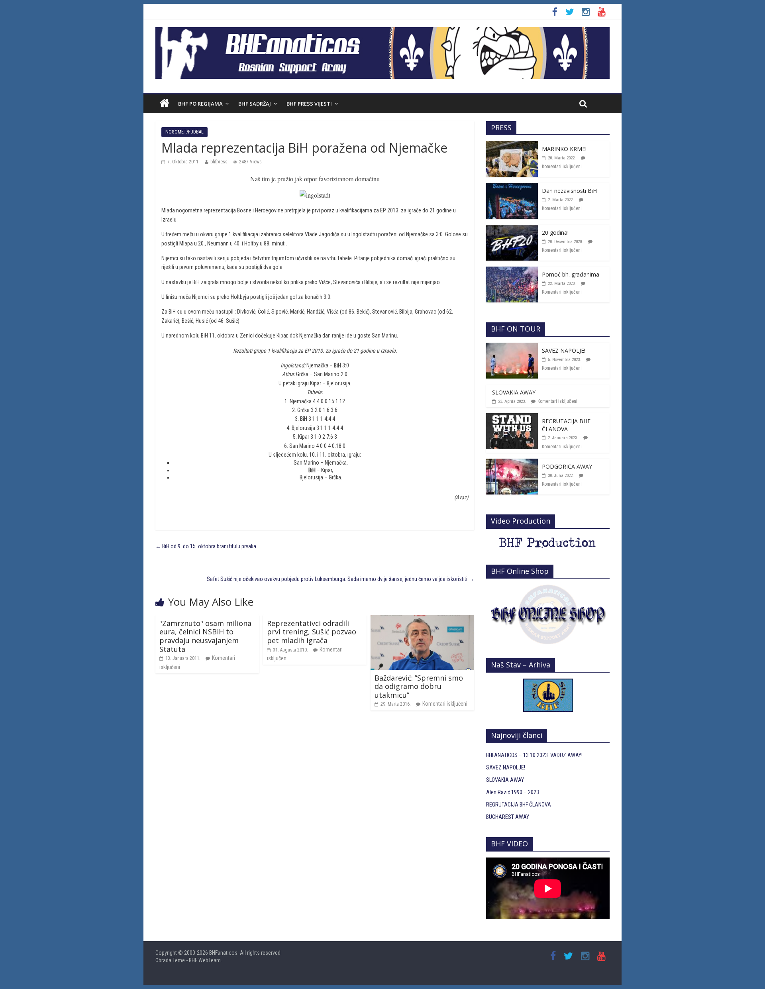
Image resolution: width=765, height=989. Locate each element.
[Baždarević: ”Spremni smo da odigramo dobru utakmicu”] (422, 619)
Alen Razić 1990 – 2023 (512, 792)
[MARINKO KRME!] (512, 145)
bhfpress (219, 162)
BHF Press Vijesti (309, 103)
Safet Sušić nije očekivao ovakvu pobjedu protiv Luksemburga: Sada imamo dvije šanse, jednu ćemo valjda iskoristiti (340, 579)
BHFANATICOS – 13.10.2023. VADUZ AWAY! (534, 755)
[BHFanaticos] (382, 31)
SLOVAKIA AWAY (514, 392)
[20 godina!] (512, 229)
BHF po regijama (200, 103)
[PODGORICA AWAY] (512, 463)
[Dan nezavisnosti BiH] (512, 187)
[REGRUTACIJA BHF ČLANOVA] (512, 417)
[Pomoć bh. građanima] (512, 271)
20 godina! (555, 232)
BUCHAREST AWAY (507, 817)
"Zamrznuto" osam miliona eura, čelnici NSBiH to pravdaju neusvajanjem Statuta (205, 636)
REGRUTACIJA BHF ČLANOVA (566, 425)
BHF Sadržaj (254, 103)
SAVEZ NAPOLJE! (563, 350)
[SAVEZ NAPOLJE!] (512, 347)
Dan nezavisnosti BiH (569, 190)
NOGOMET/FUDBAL (184, 132)
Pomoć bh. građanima (570, 274)
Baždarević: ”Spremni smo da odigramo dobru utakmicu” (419, 686)
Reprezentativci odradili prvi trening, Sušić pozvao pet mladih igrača (311, 631)
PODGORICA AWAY (567, 466)
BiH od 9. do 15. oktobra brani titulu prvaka (205, 546)
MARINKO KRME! (564, 149)
